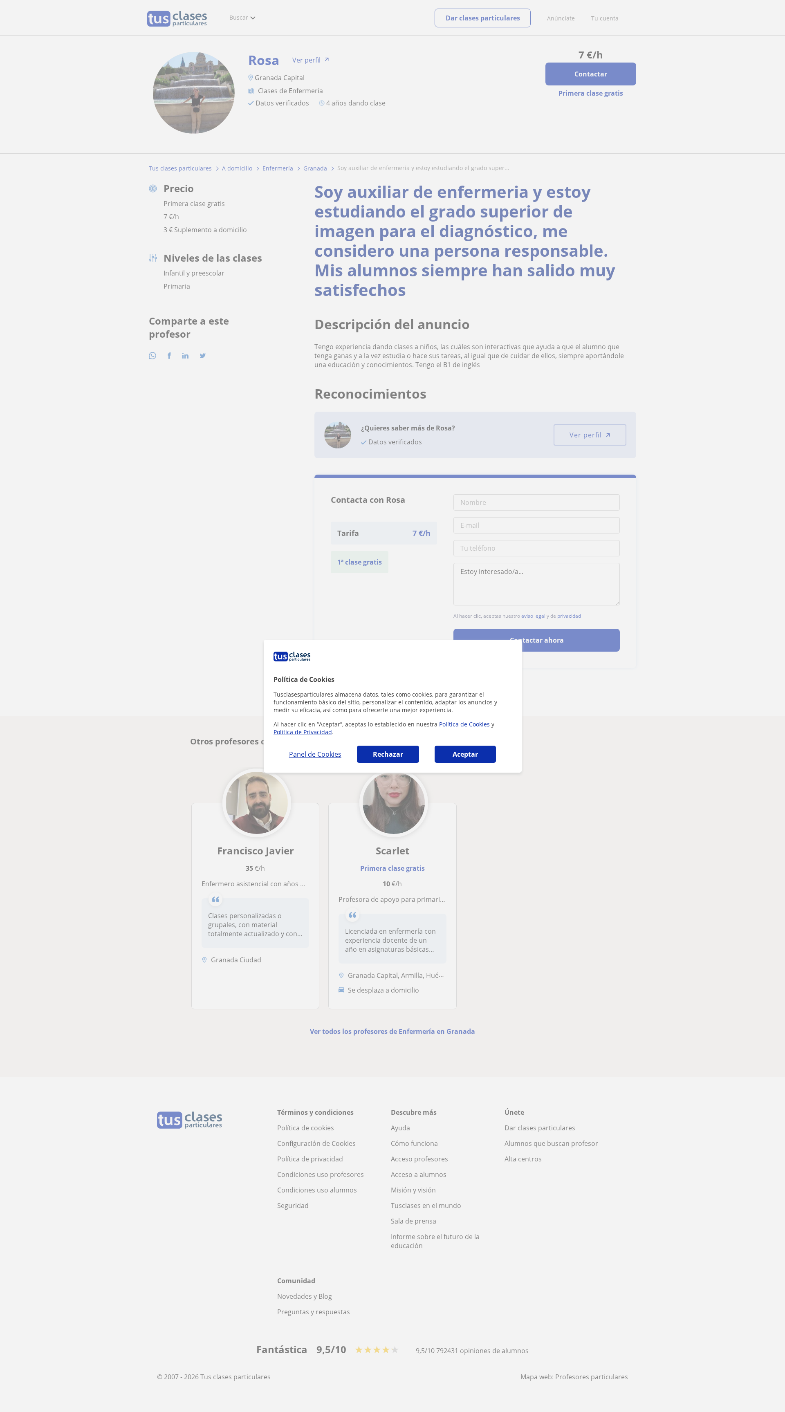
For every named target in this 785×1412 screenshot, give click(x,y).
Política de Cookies (464, 724)
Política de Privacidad (303, 732)
